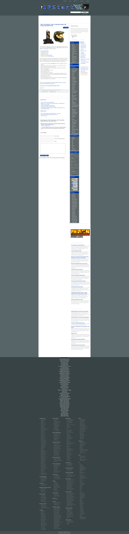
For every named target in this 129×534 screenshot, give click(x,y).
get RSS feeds (85, 13)
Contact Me (82, 39)
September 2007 (74, 206)
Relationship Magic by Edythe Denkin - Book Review (79, 311)
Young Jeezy (69, 460)
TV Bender (81, 510)
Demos (73, 75)
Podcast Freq (43, 489)
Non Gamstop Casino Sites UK (64, 369)
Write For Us (74, 49)
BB (72, 141)
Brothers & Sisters (83, 472)
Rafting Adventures (57, 504)
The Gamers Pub (63, 47)
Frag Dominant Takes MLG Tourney (77, 286)
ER (80, 479)
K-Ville (81, 490)
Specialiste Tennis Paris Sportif (65, 393)
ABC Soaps (82, 465)
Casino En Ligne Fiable (74, 54)
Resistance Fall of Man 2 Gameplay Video (48, 105)
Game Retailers (74, 81)
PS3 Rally (55, 488)
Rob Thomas (69, 451)
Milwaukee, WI (43, 450)
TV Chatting (82, 512)
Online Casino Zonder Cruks (74, 57)
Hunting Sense (56, 503)
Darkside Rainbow (57, 475)
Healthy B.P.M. (69, 502)
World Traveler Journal (83, 459)
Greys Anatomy (82, 484)
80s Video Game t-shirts (84, 68)
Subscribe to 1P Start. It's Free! (54, 85)
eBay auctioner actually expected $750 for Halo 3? (49, 114)
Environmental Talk (57, 458)
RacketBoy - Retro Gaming (85, 59)
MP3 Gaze (81, 446)
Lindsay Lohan (43, 518)
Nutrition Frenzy (69, 505)
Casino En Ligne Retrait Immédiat (64, 396)
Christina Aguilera (69, 422)
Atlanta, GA (43, 421)
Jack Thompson (74, 91)
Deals (73, 74)
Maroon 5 (68, 442)
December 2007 (74, 202)
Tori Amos (68, 457)
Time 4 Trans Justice (57, 478)
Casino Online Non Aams (64, 384)
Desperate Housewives (83, 477)
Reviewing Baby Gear (57, 524)
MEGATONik (83, 56)
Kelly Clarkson (69, 438)
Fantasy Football (82, 420)
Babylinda (73, 138)
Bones (81, 471)
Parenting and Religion (57, 515)
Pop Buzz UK (56, 451)
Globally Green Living (57, 459)
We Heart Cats (69, 465)
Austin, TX (42, 422)
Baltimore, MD (43, 423)
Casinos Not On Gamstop (74, 59)
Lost (80, 489)
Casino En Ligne (64, 385)
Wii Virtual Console (75, 129)
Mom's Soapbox (56, 512)
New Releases (74, 99)
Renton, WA (43, 463)
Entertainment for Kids (57, 445)
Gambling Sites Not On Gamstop (64, 373)
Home (73, 44)
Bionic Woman (82, 470)
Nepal (81, 458)
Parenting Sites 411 (57, 517)
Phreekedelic (73, 171)
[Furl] (44, 93)
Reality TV (81, 498)
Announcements (74, 70)
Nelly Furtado (69, 444)
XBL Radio (58, 47)
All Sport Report (82, 419)
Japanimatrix (74, 92)
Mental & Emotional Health (71, 504)
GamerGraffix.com (51, 56)
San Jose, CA (43, 469)
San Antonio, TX (43, 465)
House (81, 487)
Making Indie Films (57, 447)
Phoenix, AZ (43, 461)
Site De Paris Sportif (64, 409)
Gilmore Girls (82, 483)
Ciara (68, 423)
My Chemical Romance (70, 443)
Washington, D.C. (44, 474)
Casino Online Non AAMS (64, 407)
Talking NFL (82, 434)
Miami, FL (42, 449)
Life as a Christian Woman (71, 475)
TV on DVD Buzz (82, 513)
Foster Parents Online (57, 510)
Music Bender (56, 449)
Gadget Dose (82, 444)
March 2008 (74, 198)
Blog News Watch (44, 488)
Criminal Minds (82, 476)
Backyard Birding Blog (57, 502)
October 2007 (74, 205)
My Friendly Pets (69, 464)
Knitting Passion (56, 424)
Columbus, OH (43, 430)
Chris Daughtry (69, 421)
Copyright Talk (43, 504)
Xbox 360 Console (84, 72)
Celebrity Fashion (69, 510)
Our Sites (73, 48)
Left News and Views (70, 484)
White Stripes (69, 458)
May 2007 (73, 212)
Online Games (83, 71)
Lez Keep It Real (56, 476)
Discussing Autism (70, 498)
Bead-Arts (55, 420)
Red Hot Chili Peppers (70, 449)
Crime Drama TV (82, 475)
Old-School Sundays (75, 105)
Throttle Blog (82, 437)
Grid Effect (81, 485)
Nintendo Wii (74, 103)
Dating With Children (57, 435)
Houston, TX (43, 438)
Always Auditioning (44, 477)
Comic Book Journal (57, 421)
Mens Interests (56, 499)
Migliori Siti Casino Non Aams (64, 399)
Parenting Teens (56, 519)
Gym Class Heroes (70, 432)
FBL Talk (81, 422)
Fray (67, 429)
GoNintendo (82, 53)
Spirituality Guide (69, 476)
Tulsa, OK (42, 472)
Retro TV (81, 499)
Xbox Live (73, 132)
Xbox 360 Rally (83, 63)
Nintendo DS (74, 102)
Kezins (73, 137)
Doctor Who (82, 478)
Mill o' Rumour (74, 98)
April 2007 (73, 213)
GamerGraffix (46, 83)
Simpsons (81, 500)
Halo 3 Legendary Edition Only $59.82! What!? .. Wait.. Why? (51, 113)
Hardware (73, 87)
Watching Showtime (83, 517)
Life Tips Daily (69, 469)
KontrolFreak (42, 83)
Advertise (73, 45)
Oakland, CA (43, 456)
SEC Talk (81, 432)
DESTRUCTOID (83, 47)
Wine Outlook (56, 472)
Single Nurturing (56, 525)
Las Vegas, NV (43, 443)
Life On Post (56, 436)
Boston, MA (43, 424)
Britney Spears (43, 513)
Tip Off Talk (82, 436)
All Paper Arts (56, 419)
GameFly (82, 49)
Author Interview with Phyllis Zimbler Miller (78, 339)
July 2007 (73, 209)
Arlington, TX (43, 420)
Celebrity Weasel (56, 443)
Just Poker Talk (56, 484)
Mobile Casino (64, 391)
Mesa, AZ (42, 448)
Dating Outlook (56, 434)
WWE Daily (81, 438)
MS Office (81, 448)
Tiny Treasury (43, 499)
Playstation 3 (74, 110)
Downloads (74, 77)
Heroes (81, 486)
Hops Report (56, 469)
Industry (73, 88)
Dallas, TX (42, 431)
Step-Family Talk (56, 526)
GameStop (73, 84)
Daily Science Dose (70, 492)
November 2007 (74, 203)
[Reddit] (45, 93)
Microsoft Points (51, 83)
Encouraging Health (70, 500)
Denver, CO (43, 432)
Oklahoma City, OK (44, 457)
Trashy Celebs (43, 528)
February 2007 (74, 216)
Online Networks (74, 106)
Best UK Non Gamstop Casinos (64, 359)
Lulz (72, 94)
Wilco (68, 459)
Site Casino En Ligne (64, 397)
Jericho (81, 488)
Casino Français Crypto (64, 413)
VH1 (80, 515)
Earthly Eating (56, 465)
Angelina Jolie (43, 511)
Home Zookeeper (69, 463)
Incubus (68, 434)
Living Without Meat (70, 503)
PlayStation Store (74, 112)
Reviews (73, 119)
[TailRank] (46, 93)
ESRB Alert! (74, 78)
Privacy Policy (61, 533)
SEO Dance (43, 490)
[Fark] (42, 93)
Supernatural (82, 503)
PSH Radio (46, 48)
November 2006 (74, 220)
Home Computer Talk (83, 443)
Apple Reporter (82, 442)
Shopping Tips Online (70, 516)
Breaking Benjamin (70, 419)
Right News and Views (70, 488)
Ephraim (73, 145)
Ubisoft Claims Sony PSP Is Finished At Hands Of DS (74, 168)
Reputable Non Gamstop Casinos (64, 371)
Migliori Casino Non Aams (64, 386)
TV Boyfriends (43, 529)
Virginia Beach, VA (44, 473)
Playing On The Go (57, 487)
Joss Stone (68, 436)
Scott (72, 167)
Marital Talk (56, 438)
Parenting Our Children (57, 516)
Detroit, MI (42, 433)
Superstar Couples (44, 525)
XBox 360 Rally (56, 490)
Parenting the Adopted (57, 518)
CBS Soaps (82, 473)
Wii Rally (55, 489)
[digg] (41, 93)
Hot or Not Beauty (70, 512)
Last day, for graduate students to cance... (78, 322)
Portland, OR (43, 462)
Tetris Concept (83, 60)
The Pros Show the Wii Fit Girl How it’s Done (48, 106)
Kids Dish (55, 470)
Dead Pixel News (83, 46)
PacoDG (73, 148)
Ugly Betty (81, 514)
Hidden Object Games (84, 69)
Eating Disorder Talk (70, 499)
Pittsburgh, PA (43, 460)
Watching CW (82, 516)
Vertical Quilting (56, 429)
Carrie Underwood (70, 420)
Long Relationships (57, 437)
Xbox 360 (73, 130)
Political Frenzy (69, 486)
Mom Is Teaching (56, 511)
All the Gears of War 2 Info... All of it (77, 299)
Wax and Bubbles (57, 430)
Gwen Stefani (69, 431)
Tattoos (68, 524)
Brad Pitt (42, 512)
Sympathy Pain (56, 527)
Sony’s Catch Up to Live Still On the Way (47, 102)
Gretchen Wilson (69, 430)
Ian (71, 164)
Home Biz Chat (43, 505)
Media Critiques (69, 485)
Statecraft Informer (70, 489)
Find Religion (69, 474)
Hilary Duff (42, 515)
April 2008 (73, 196)
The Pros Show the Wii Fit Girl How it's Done (78, 280)
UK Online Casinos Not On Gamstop (64, 366)
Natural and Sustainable (58, 460)
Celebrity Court (43, 514)
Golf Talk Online (82, 424)
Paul (73, 37)
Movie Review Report (57, 448)
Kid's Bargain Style (70, 514)
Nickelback (68, 446)
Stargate (81, 501)
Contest (51, 82)
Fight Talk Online (82, 423)
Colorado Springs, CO (44, 429)
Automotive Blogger (44, 484)
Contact (69, 533)
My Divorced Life (69, 470)
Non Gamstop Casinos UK (64, 358)
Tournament (64, 82)
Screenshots (74, 123)
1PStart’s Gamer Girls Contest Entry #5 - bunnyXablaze (74, 155)
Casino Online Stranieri (64, 408)
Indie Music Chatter (57, 446)
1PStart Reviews (74, 68)
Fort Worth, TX (43, 435)
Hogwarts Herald (43, 497)
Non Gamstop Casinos (74, 52)
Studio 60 (81, 502)
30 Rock (81, 464)
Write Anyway (43, 500)
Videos (73, 127)
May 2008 (73, 195)
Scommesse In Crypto (64, 394)
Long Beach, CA (43, 444)
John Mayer (69, 435)
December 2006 (74, 219)
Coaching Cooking (57, 464)
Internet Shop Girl (69, 513)
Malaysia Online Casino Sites (64, 406)
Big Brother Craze (83, 469)
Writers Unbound (43, 501)
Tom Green (43, 527)
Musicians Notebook (57, 450)
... (81, 279)
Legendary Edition (47, 82)
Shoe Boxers (69, 515)
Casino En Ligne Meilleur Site (64, 378)
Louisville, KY (43, 446)
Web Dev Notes (43, 491)
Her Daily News (69, 483)
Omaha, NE (43, 458)
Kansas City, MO (43, 442)
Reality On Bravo (82, 497)
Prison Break (82, 492)
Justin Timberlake (70, 437)
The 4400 (81, 505)
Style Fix (68, 517)
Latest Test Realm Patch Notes (76, 250)
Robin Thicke (69, 450)
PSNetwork (74, 116)
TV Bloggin (81, 511)
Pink (67, 447)
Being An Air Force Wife (57, 433)
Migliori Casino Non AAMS (64, 410)
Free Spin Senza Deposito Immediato (64, 398)
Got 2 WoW (56, 483)
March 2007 (74, 215)
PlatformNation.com (50, 47)
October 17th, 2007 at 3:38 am (45, 125)
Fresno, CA (43, 436)
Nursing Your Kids (57, 513)
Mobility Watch (82, 445)
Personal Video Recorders (84, 449)
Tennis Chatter (82, 435)
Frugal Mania (69, 511)
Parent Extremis (56, 514)
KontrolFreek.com (49, 55)
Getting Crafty (56, 423)
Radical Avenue (69, 487)
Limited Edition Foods (57, 471)
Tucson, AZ (43, 471)
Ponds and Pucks (83, 431)
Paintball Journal (82, 429)
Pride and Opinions (57, 477)
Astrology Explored (70, 473)
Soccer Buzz (82, 433)
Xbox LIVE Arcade (75, 133)
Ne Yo (68, 445)
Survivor (81, 504)
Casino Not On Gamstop (64, 372)
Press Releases (74, 113)
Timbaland (68, 456)
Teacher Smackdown (57, 528)
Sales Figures (74, 122)
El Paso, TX (43, 434)
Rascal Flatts (69, 448)
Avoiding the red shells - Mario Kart (77, 269)
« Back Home (42, 87)
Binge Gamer (83, 43)
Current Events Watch (70, 479)
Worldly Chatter (82, 460)
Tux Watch (81, 451)
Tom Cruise (43, 526)
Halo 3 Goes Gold (44, 115)
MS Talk (81, 447)
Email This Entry (53, 91)
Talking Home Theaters (83, 450)
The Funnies (74, 126)
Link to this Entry (45, 91)
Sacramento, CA (43, 464)
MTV (80, 491)
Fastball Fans (82, 421)
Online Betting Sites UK (64, 381)
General (73, 85)
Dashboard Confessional (71, 424)
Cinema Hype (56, 444)
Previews (73, 115)
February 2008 (74, 199)
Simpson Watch (43, 524)
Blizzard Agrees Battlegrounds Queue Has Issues (79, 263)
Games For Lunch (84, 50)
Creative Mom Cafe (57, 422)
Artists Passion (43, 479)
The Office (81, 506)
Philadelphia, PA (43, 459)
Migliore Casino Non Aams (64, 400)
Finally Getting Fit (69, 501)
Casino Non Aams (64, 392)
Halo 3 (42, 82)
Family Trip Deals (82, 457)
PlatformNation (55, 82)
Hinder (68, 433)
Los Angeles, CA (43, 445)
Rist (72, 147)
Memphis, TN (43, 447)
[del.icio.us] (40, 93)
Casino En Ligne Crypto (64, 387)
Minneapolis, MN (43, 451)
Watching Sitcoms (83, 518)
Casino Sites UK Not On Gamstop (64, 382)
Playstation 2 (74, 109)
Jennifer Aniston (43, 516)
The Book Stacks (43, 498)
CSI (80, 474)
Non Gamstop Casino (64, 365)
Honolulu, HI (43, 437)
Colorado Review (82, 456)
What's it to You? (74, 333)
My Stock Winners (44, 506)
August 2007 (74, 208)
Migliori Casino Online (64, 414)
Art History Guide (43, 478)
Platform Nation (83, 57)
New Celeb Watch (44, 519)
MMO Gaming (56, 485)
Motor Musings (43, 485)
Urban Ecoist (56, 461)
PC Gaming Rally (56, 486)
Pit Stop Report (82, 430)
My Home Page (74, 39)
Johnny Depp (43, 517)
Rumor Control (74, 120)
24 (80, 463)
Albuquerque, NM (43, 419)
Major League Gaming (74, 96)
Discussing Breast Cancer (71, 497)
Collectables (74, 71)
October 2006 (74, 222)
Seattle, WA (43, 470)
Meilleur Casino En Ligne (65, 370)
